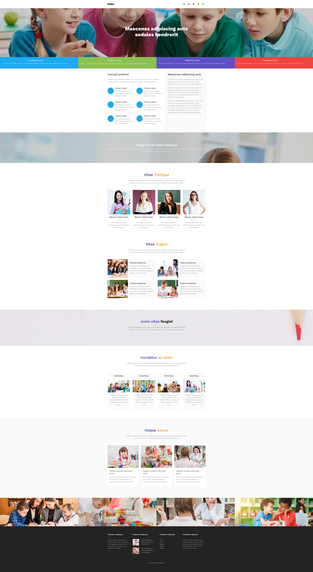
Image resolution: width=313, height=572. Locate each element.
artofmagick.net (160, 562)
